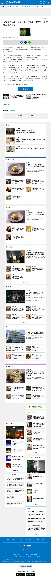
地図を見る (25, 89)
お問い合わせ (30, 556)
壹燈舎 (6, 104)
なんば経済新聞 (13, 2)
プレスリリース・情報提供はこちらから (32, 554)
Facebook (41, 2)
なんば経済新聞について (17, 554)
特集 (42, 6)
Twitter (44, 2)
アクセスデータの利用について (19, 556)
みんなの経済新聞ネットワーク (25, 566)
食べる (9, 6)
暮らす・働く (28, 6)
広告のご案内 (38, 556)
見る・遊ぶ (15, 6)
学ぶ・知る (36, 6)
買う (22, 6)
